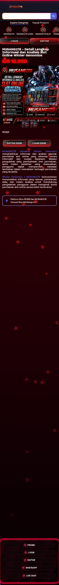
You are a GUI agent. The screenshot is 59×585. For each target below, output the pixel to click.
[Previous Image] (2, 95)
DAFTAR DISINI (14, 143)
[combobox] (26, 16)
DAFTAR (44, 41)
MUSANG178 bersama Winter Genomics (29, 151)
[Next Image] (56, 95)
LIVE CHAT (31, 576)
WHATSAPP (31, 569)
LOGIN (14, 41)
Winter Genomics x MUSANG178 (21, 177)
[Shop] (3, 3)
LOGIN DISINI (39, 143)
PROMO (31, 545)
